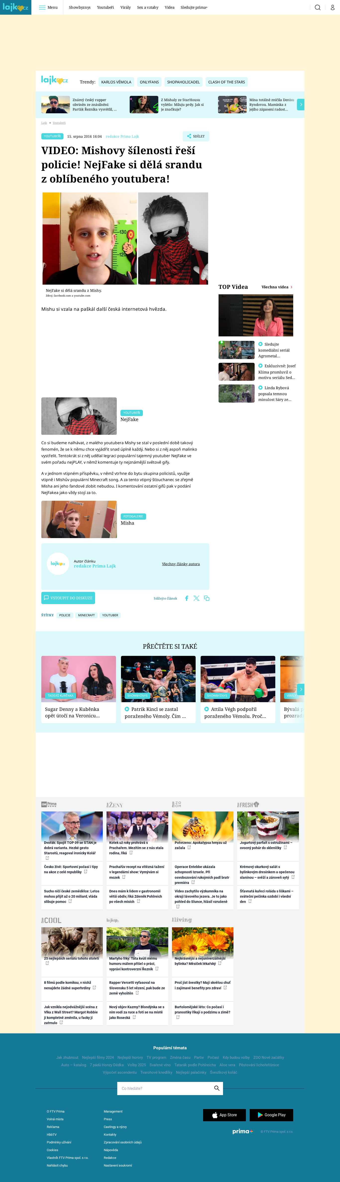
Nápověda (111, 1150)
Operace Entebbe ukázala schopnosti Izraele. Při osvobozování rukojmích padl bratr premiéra (202, 875)
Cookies (52, 1150)
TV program (156, 1057)
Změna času (180, 1057)
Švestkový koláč (223, 1072)
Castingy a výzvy (115, 1127)
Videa (169, 7)
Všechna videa (275, 286)
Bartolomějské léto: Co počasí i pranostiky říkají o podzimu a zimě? (202, 1009)
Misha (127, 523)
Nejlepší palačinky (191, 1072)
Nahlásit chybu (57, 1165)
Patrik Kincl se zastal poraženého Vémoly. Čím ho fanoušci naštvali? (156, 713)
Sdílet (198, 137)
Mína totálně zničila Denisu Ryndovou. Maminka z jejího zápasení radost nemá (271, 106)
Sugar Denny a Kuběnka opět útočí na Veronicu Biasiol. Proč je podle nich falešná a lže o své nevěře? (74, 712)
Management (113, 1111)
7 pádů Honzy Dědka (107, 1065)
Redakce (110, 1158)
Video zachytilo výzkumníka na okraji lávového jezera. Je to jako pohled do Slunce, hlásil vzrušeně (201, 896)
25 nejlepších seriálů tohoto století (71, 958)
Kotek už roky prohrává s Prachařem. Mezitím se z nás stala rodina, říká (136, 848)
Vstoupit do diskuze (71, 597)
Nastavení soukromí (118, 1165)
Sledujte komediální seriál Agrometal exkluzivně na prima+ (274, 356)
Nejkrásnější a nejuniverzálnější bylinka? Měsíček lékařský (200, 961)
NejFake (129, 419)
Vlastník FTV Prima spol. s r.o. (67, 1158)
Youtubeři (105, 7)
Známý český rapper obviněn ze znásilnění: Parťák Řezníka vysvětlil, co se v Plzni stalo (95, 106)
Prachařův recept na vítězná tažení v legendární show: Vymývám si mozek (136, 872)
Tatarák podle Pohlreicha (195, 1065)
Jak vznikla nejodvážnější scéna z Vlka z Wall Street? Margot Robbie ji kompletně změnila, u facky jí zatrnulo (71, 1015)
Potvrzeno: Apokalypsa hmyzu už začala (201, 845)
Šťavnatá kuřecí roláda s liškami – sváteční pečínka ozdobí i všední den (266, 896)
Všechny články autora (181, 563)
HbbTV (52, 1134)
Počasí (213, 1057)
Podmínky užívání (59, 1142)
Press (108, 1119)
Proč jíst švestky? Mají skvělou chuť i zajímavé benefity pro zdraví (202, 985)
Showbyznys (79, 7)
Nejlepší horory (130, 1057)
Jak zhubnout (67, 1057)
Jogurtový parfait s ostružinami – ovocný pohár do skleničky (266, 845)
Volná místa (55, 1119)
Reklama (53, 1127)
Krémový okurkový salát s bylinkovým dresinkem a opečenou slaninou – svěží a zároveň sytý (267, 872)
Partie (199, 1057)
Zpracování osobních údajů (123, 1142)
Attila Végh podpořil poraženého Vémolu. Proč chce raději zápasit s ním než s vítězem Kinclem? (233, 713)
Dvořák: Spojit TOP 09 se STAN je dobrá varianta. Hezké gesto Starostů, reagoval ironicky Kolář (70, 848)
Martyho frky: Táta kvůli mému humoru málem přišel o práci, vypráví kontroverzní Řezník (133, 963)
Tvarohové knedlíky (156, 1072)
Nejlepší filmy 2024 (98, 1057)
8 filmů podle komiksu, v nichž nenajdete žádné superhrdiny (67, 985)
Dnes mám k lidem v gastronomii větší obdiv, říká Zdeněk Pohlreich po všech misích (135, 896)
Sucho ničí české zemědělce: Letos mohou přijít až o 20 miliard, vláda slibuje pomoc (71, 896)
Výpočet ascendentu (120, 1072)
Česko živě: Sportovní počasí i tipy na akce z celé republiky (71, 869)
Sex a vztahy (147, 7)
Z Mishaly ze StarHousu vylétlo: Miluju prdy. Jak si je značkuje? (182, 104)
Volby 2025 (136, 1065)
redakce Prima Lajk (122, 136)
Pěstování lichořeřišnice (259, 1065)
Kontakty (110, 1134)
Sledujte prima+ (194, 7)
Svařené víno (160, 1065)
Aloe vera (227, 1065)
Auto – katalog (73, 1065)
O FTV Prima (55, 1111)
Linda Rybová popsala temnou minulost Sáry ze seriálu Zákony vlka (276, 396)
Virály (125, 7)
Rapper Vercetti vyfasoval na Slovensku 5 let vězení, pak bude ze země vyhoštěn (137, 988)
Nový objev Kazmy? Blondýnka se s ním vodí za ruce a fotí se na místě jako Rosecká (136, 1012)
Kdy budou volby (236, 1057)
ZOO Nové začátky (268, 1057)
